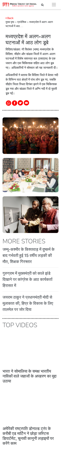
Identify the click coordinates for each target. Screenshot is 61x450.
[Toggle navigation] (53, 4)
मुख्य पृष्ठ (10, 22)
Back (10, 18)
